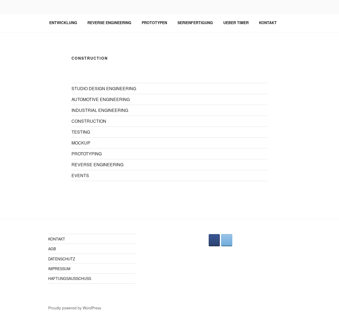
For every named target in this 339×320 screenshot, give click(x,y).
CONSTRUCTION (89, 121)
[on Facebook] (214, 240)
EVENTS (80, 175)
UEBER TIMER (236, 22)
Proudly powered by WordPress (74, 307)
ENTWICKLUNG (63, 22)
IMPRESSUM (59, 268)
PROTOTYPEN (154, 22)
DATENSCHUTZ (61, 258)
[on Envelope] (226, 240)
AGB (52, 248)
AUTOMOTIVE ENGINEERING (101, 99)
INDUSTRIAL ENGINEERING (100, 110)
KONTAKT (268, 22)
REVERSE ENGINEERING (109, 22)
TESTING (81, 132)
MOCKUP (81, 143)
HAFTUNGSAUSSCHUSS (69, 278)
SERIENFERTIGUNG (195, 22)
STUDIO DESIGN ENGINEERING (104, 88)
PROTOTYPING (87, 154)
